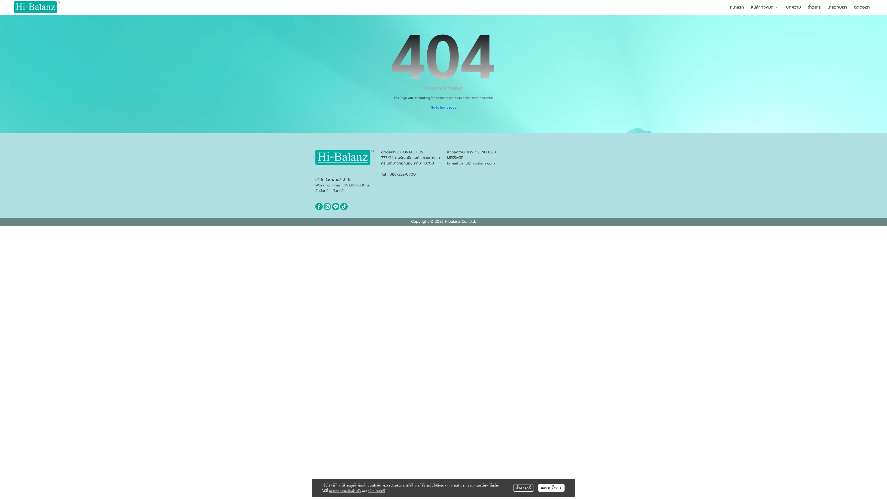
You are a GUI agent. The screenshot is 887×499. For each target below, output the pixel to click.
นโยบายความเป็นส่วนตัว (345, 491)
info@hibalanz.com (478, 163)
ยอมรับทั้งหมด (551, 488)
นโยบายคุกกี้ (376, 491)
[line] (335, 206)
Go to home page (443, 107)
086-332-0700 (402, 174)
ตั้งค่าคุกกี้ (523, 488)
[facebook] (319, 206)
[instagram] (327, 206)
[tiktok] (344, 206)
